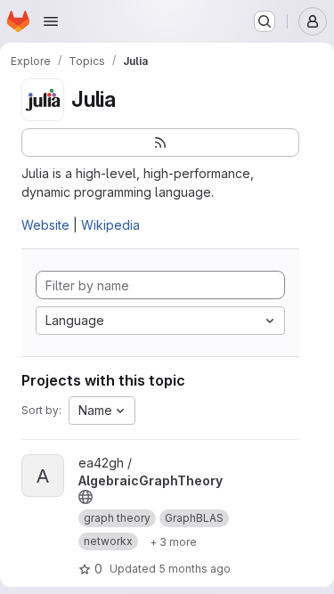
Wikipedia (110, 224)
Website (45, 224)
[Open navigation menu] (51, 21)
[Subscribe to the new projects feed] (160, 142)
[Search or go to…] (264, 21)
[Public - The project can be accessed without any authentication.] (85, 497)
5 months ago (195, 568)
